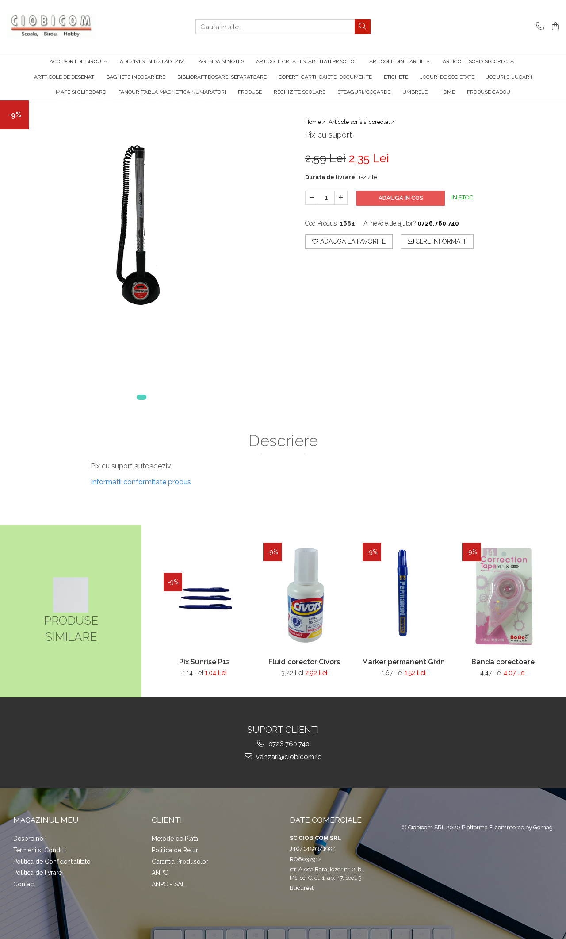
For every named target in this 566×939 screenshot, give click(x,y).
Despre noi (29, 838)
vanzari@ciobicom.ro (288, 757)
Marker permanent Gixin (403, 662)
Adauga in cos (401, 198)
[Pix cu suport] (141, 255)
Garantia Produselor (180, 861)
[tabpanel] (141, 255)
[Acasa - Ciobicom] (51, 27)
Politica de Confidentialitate (51, 861)
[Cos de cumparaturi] (553, 26)
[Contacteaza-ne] (538, 26)
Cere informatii (440, 241)
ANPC (160, 872)
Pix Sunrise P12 (204, 662)
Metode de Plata (175, 838)
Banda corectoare (503, 662)
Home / (316, 122)
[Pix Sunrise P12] (204, 598)
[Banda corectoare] (503, 598)
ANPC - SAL (168, 884)
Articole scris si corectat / (362, 122)
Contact (24, 884)
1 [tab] (141, 397)
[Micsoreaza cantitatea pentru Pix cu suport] (311, 198)
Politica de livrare (37, 872)
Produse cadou (488, 92)
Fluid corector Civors (304, 662)
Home (447, 92)
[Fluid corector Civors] (304, 598)
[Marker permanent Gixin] (403, 598)
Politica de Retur (175, 850)
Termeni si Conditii (39, 850)
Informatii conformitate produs (141, 482)
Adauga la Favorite (352, 241)
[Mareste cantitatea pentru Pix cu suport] (341, 198)
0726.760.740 (288, 744)
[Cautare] (363, 26)
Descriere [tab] (283, 441)
